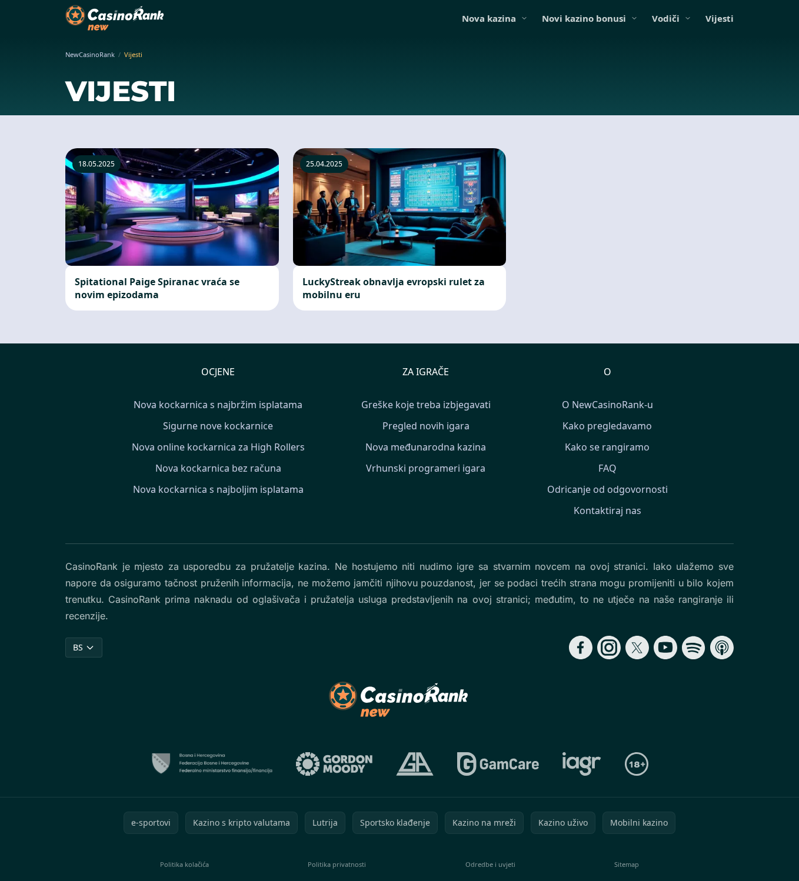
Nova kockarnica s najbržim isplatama (218, 404)
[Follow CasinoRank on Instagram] (609, 647)
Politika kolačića (184, 864)
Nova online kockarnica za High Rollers (218, 446)
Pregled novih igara (426, 425)
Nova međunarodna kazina (425, 446)
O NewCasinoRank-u (607, 404)
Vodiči (666, 18)
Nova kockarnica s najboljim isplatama (218, 489)
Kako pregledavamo (607, 425)
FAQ (607, 468)
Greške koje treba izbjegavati (426, 404)
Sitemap (626, 864)
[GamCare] (498, 764)
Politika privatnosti (337, 864)
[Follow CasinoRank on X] (637, 647)
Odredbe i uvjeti (490, 864)
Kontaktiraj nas (607, 510)
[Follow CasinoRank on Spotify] (693, 647)
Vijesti (719, 18)
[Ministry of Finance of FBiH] (211, 764)
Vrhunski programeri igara (425, 468)
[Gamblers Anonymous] (415, 764)
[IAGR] (581, 764)
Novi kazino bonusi (584, 18)
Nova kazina (489, 18)
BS (78, 647)
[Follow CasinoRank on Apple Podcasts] (722, 647)
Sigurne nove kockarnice (218, 425)
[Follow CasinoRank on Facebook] (580, 647)
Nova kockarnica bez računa (218, 468)
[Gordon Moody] (334, 764)
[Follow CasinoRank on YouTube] (665, 647)
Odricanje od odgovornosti (607, 489)
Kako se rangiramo (607, 446)
